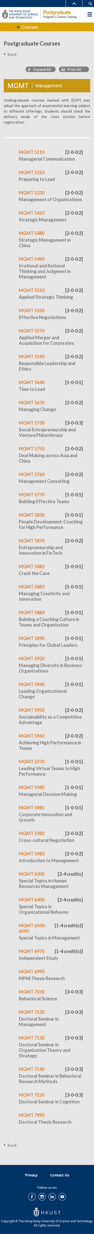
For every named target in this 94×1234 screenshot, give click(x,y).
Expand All (40, 69)
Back (12, 54)
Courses (29, 27)
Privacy (31, 1175)
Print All (73, 69)
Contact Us (59, 1175)
